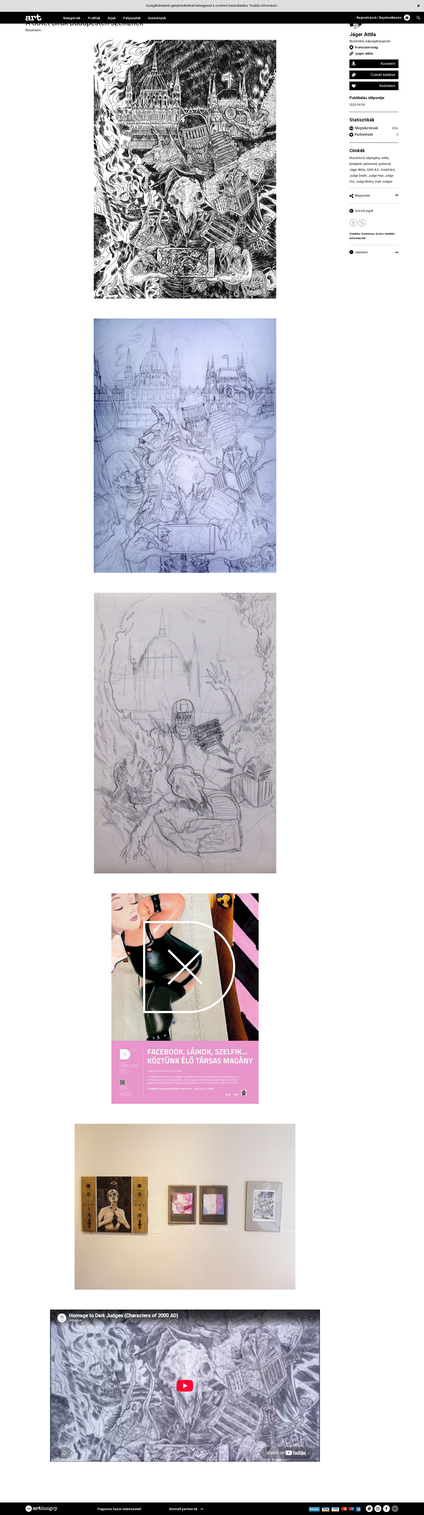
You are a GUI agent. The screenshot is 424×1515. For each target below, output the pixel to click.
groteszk (385, 164)
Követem (388, 63)
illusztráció (357, 158)
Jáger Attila (362, 34)
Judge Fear (375, 175)
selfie (385, 158)
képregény (373, 158)
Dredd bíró (388, 170)
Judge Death (358, 175)
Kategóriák (71, 18)
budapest (355, 164)
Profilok (94, 18)
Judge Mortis (365, 181)
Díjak (112, 18)
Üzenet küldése (383, 74)
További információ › (263, 5)
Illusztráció (33, 30)
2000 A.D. (373, 170)
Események (157, 18)
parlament (370, 164)
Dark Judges (383, 181)
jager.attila (364, 53)
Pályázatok (132, 18)
